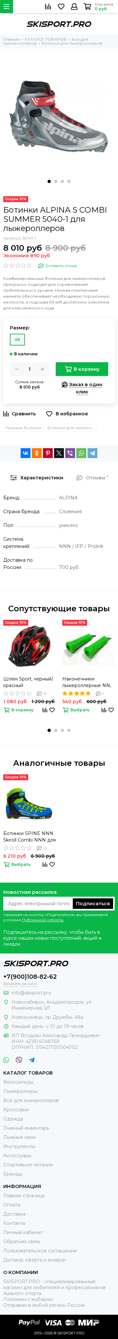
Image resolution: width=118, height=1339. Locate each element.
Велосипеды (18, 1082)
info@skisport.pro (31, 993)
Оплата (11, 1205)
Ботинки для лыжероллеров (73, 427)
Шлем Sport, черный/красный (28, 682)
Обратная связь (21, 1242)
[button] (49, 181)
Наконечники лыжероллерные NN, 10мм (86, 682)
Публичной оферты (43, 919)
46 (17, 339)
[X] (59, 453)
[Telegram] (92, 453)
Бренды (12, 1174)
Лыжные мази (19, 1137)
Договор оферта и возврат (34, 1260)
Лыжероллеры (20, 1091)
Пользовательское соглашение (40, 1251)
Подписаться (93, 904)
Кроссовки (16, 1110)
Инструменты (19, 1146)
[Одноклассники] (37, 453)
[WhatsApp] (81, 453)
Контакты (14, 1223)
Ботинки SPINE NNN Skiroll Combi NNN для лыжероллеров (29, 836)
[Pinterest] (48, 453)
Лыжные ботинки (23, 427)
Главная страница (24, 1196)
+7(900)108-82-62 (30, 976)
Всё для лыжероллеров (31, 1100)
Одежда (13, 1119)
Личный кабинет (23, 1232)
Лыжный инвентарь (26, 1128)
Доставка (14, 1214)
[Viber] (70, 453)
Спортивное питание (28, 1165)
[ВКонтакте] (25, 453)
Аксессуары (17, 1156)
